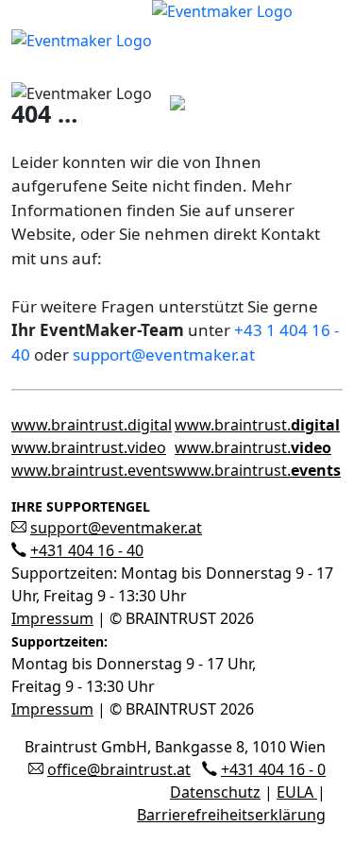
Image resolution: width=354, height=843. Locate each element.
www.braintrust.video (88, 447)
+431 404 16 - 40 (86, 550)
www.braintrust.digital (91, 424)
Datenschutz (215, 792)
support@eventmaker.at (164, 354)
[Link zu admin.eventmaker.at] (152, 38)
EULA (297, 792)
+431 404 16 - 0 (273, 769)
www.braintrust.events (93, 470)
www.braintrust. (257, 424)
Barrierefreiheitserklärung (231, 814)
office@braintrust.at (119, 769)
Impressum (52, 618)
